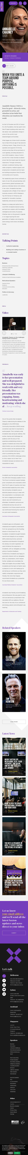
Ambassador (13, 1085)
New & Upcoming (14, 1057)
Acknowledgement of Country (15, 1103)
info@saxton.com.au (18, 984)
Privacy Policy (13, 1110)
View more (14, 721)
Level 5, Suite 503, (14, 993)
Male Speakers (13, 1071)
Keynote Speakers (11, 55)
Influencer (12, 1087)
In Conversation (14, 1081)
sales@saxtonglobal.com (19, 1035)
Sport (11, 1053)
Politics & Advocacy (8, 292)
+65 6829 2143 (19, 1033)
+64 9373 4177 (19, 1014)
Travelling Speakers (14, 1065)
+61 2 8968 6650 (20, 999)
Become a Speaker (14, 1106)
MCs (11, 1079)
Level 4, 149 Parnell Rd (15, 1010)
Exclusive (12, 1067)
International (13, 1073)
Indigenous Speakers (15, 1063)
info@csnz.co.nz (17, 1016)
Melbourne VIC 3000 (15, 980)
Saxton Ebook (13, 1112)
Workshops (13, 1091)
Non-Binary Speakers (15, 1061)
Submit (14, 932)
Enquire (13, 3)
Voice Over (12, 1089)
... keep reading (12, 406)
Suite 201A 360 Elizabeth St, (17, 978)
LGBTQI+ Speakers (14, 1069)
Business (7, 57)
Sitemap (12, 1114)
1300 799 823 (19, 982)
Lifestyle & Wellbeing (15, 57)
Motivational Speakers (8, 280)
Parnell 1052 (13, 1012)
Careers (12, 1107)
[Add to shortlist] (4, 66)
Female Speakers (14, 1059)
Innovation (12, 1045)
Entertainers (13, 1083)
